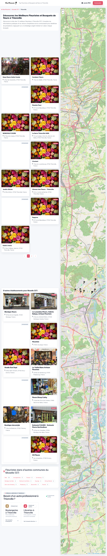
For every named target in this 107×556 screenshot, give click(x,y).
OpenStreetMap (96, 553)
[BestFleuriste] (11, 3)
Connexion (97, 3)
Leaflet (89, 553)
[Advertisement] (30, 44)
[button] (95, 283)
